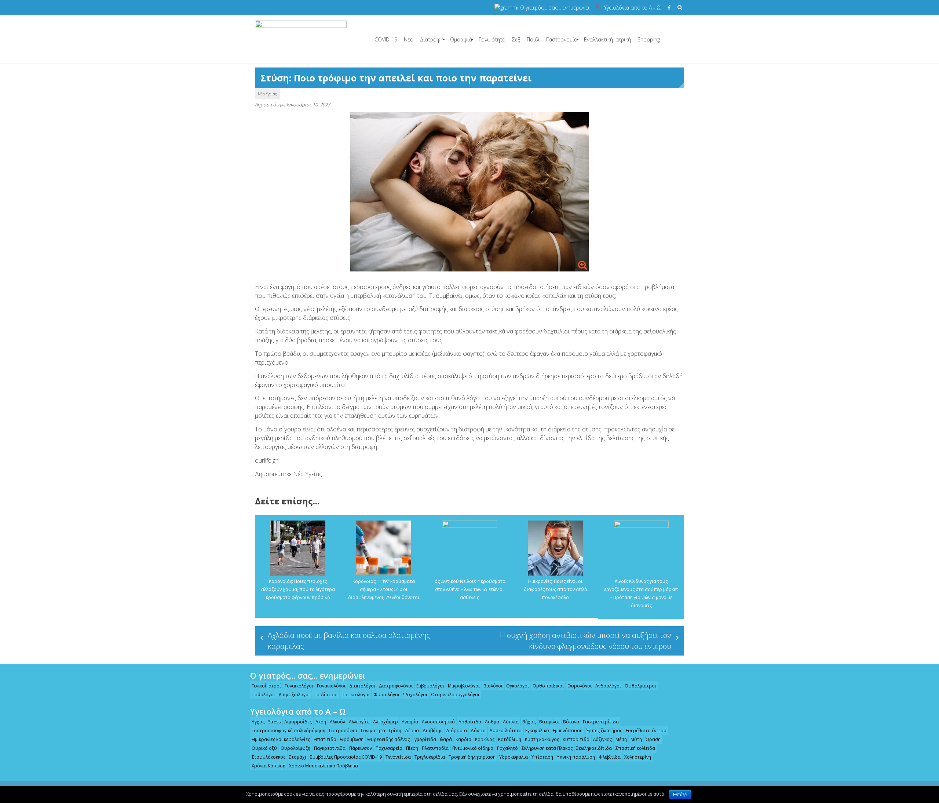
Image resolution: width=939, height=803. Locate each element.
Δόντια (478, 730)
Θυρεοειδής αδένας (388, 739)
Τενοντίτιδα (398, 757)
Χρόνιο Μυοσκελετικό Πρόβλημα (323, 766)
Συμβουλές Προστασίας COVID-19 (346, 757)
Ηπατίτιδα (325, 739)
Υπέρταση (542, 757)
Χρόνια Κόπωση (268, 766)
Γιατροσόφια (343, 730)
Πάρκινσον (360, 748)
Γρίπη (395, 730)
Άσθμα (492, 722)
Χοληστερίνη (637, 757)
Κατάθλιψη (509, 739)
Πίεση (412, 748)
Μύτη (636, 739)
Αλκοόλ (337, 722)
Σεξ (516, 39)
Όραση (653, 739)
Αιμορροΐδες (298, 722)
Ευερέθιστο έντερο (646, 730)
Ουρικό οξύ (264, 748)
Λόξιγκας (602, 739)
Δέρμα (412, 730)
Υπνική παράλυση (576, 757)
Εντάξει (680, 794)
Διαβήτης (432, 730)
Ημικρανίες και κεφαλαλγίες (281, 739)
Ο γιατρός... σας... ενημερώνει (554, 7)
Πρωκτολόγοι (355, 694)
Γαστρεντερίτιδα (601, 722)
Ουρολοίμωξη (295, 748)
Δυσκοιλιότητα (505, 730)
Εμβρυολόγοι (430, 686)
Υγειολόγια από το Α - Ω (632, 7)
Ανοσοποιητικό (438, 722)
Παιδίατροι (326, 694)
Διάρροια (456, 730)
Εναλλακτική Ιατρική (607, 39)
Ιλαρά (446, 739)
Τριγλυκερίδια (429, 757)
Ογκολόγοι (517, 686)
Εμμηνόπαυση (567, 730)
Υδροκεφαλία (513, 757)
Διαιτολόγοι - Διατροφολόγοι (381, 686)
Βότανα (571, 722)
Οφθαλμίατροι (640, 686)
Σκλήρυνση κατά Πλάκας (547, 748)
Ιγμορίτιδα (424, 739)
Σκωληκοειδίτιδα (594, 748)
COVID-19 (385, 39)
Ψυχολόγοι (415, 694)
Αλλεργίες (359, 722)
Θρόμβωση (351, 739)
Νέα (408, 39)
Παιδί (533, 39)
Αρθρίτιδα (469, 722)
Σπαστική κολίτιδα (635, 748)
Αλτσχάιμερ (385, 722)
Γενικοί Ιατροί (266, 686)
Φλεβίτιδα (610, 757)
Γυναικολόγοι (299, 686)
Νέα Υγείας (267, 93)
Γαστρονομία (561, 39)
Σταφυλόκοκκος (268, 757)
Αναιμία (410, 722)
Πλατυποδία (435, 748)
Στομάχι (297, 757)
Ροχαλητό (507, 748)
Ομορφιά (461, 39)
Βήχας (529, 722)
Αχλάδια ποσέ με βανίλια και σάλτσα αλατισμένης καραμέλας (349, 640)
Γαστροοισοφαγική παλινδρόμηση (288, 730)
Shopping (648, 39)
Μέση (621, 739)
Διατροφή (431, 39)
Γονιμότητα (492, 39)
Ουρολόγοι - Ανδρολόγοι (594, 686)
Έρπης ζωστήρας (604, 730)
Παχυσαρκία (389, 748)
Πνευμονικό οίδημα (472, 748)
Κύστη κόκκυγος (542, 739)
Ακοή (320, 722)
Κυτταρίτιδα (576, 739)
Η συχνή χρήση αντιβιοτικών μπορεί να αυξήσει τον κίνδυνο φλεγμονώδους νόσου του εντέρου (585, 640)
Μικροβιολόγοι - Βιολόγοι (475, 686)
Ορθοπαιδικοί (548, 686)
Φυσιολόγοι (386, 694)
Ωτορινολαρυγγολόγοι (455, 694)
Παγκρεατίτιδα (330, 748)
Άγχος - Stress (266, 722)
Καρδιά (463, 739)
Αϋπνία (511, 722)
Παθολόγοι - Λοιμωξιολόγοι (281, 694)
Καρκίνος (484, 739)
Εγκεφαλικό (537, 730)
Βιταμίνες (549, 722)
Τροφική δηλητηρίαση (472, 757)
